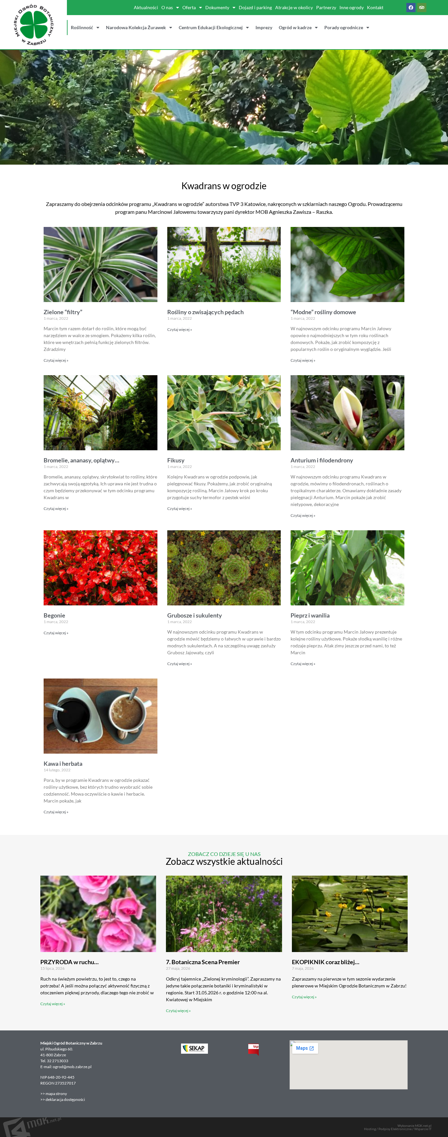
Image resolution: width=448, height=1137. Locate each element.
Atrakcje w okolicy (294, 7)
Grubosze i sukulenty (194, 615)
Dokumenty (217, 7)
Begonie (54, 615)
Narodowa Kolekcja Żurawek (136, 27)
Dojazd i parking (255, 7)
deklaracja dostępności (65, 1099)
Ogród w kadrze (295, 27)
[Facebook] (411, 7)
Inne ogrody (351, 7)
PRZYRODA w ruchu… (69, 961)
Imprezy (263, 27)
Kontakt (375, 7)
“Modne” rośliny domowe (323, 311)
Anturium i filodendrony (322, 460)
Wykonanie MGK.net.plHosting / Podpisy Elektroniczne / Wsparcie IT (398, 1127)
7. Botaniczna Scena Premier (203, 961)
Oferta (189, 7)
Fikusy (176, 460)
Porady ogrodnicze (343, 27)
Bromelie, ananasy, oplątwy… (81, 460)
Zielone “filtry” (63, 311)
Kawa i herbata (63, 763)
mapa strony (57, 1093)
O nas (167, 7)
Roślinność (82, 27)
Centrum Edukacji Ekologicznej (211, 27)
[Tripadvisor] (421, 7)
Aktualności (146, 7)
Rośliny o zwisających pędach (205, 311)
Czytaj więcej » (56, 360)
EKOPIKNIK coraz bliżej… (325, 961)
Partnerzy (326, 7)
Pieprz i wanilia (310, 615)
